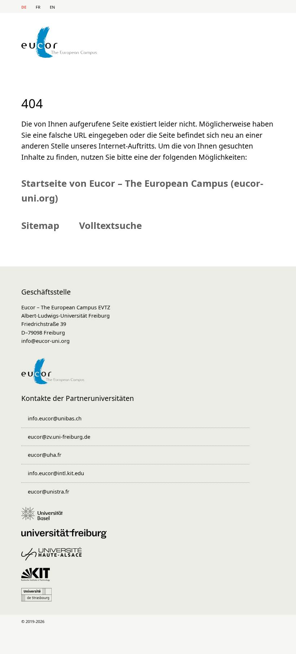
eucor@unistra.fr (48, 491)
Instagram (213, 621)
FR (38, 7)
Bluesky (269, 621)
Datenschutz (97, 644)
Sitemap (245, 7)
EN (52, 7)
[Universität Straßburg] (38, 598)
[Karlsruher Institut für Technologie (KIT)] (38, 578)
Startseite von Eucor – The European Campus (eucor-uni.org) (142, 190)
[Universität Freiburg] (66, 537)
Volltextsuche (110, 225)
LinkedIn (157, 621)
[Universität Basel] (44, 517)
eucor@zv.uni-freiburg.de (59, 436)
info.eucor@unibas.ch (55, 418)
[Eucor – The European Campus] (59, 56)
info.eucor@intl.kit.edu (56, 473)
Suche (231, 7)
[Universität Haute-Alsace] (54, 557)
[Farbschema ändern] (266, 6)
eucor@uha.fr (44, 454)
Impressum (75, 644)
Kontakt (217, 7)
